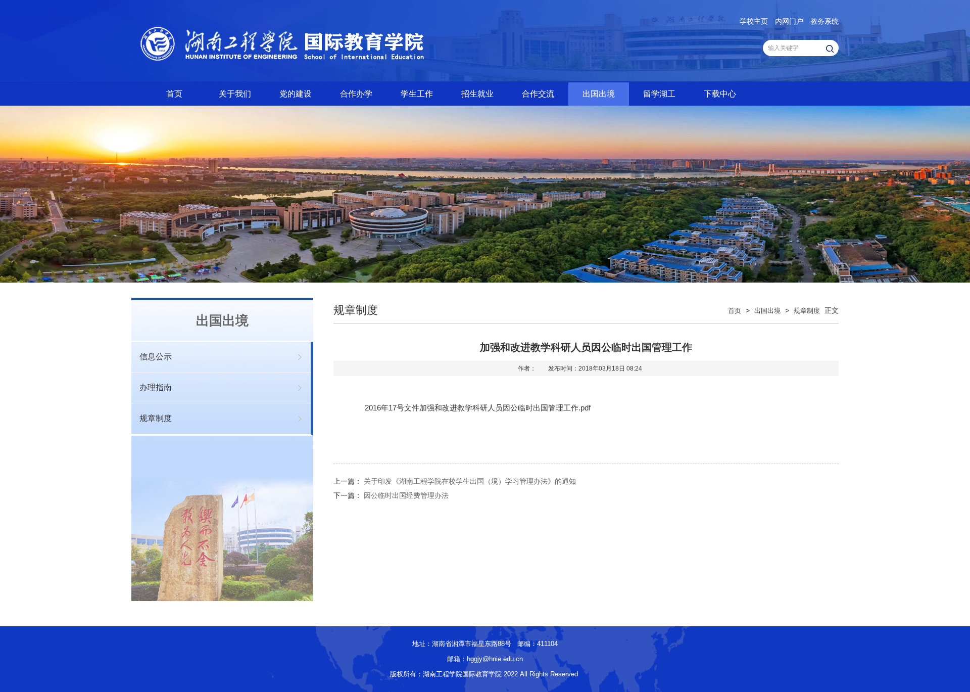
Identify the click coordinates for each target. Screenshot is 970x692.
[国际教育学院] (354, 71)
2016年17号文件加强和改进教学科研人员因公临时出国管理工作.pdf (478, 407)
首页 (174, 93)
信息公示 (155, 356)
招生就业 (477, 93)
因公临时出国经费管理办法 (406, 495)
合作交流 (538, 93)
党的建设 (295, 93)
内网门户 (789, 21)
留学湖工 (659, 93)
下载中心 (720, 93)
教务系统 (824, 21)
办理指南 (155, 387)
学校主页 (754, 21)
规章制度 (155, 418)
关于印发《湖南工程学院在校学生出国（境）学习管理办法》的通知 (470, 481)
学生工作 (417, 93)
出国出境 (599, 93)
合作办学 (356, 93)
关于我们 (235, 93)
